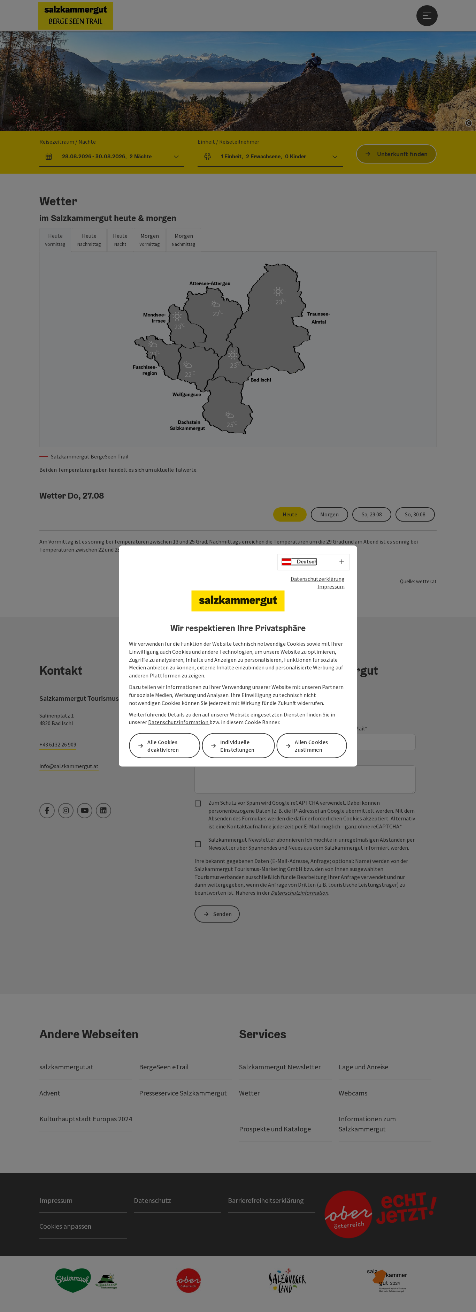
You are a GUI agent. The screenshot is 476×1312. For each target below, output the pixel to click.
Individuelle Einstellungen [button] (237, 745)
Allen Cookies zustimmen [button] (311, 745)
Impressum (331, 586)
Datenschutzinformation (178, 722)
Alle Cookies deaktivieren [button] (163, 745)
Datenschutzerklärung (318, 578)
